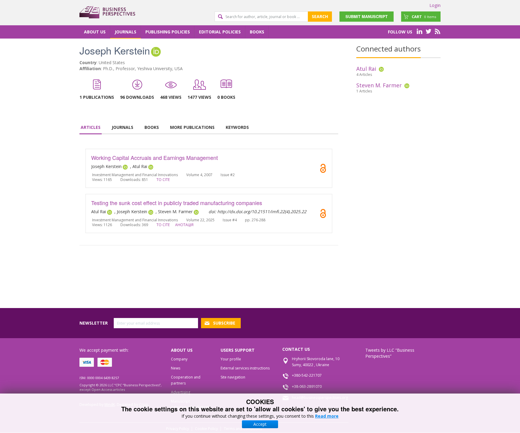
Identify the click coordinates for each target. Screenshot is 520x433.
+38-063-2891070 (307, 386)
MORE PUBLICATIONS (192, 127)
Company (179, 359)
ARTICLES (91, 127)
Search (320, 16)
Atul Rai (366, 68)
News (175, 368)
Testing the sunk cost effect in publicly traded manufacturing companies (176, 203)
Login (435, 5)
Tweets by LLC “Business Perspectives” (389, 353)
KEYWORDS (237, 127)
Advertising (180, 392)
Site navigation (233, 377)
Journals (125, 32)
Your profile (231, 359)
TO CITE (163, 179)
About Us (95, 32)
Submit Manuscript (366, 16)
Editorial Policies (220, 32)
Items (424, 16)
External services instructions (245, 368)
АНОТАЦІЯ (184, 224)
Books (257, 32)
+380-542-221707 (307, 375)
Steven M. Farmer (379, 85)
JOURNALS (122, 127)
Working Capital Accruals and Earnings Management (154, 157)
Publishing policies (167, 32)
